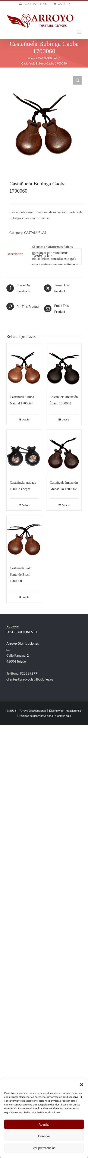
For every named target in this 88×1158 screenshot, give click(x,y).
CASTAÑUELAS (35, 232)
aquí (68, 715)
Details (25, 419)
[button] (81, 1085)
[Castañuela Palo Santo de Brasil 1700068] (24, 538)
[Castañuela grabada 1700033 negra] (24, 452)
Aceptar (44, 1124)
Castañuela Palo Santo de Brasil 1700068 (20, 574)
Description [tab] (15, 254)
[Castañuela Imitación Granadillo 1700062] (63, 452)
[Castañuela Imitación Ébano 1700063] (63, 366)
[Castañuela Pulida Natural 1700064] (24, 366)
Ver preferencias (44, 1148)
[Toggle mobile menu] (79, 32)
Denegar (44, 1136)
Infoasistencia (73, 710)
